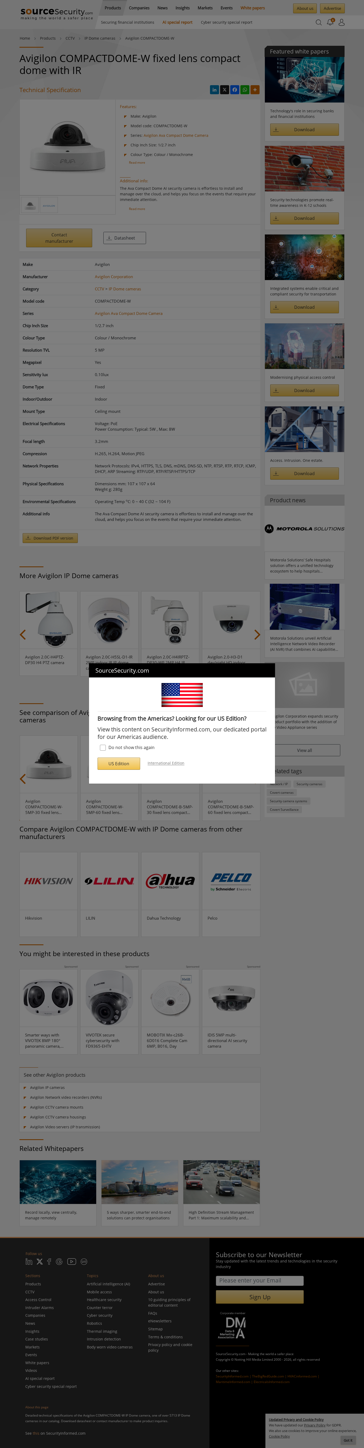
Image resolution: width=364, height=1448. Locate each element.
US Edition (118, 764)
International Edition (166, 763)
